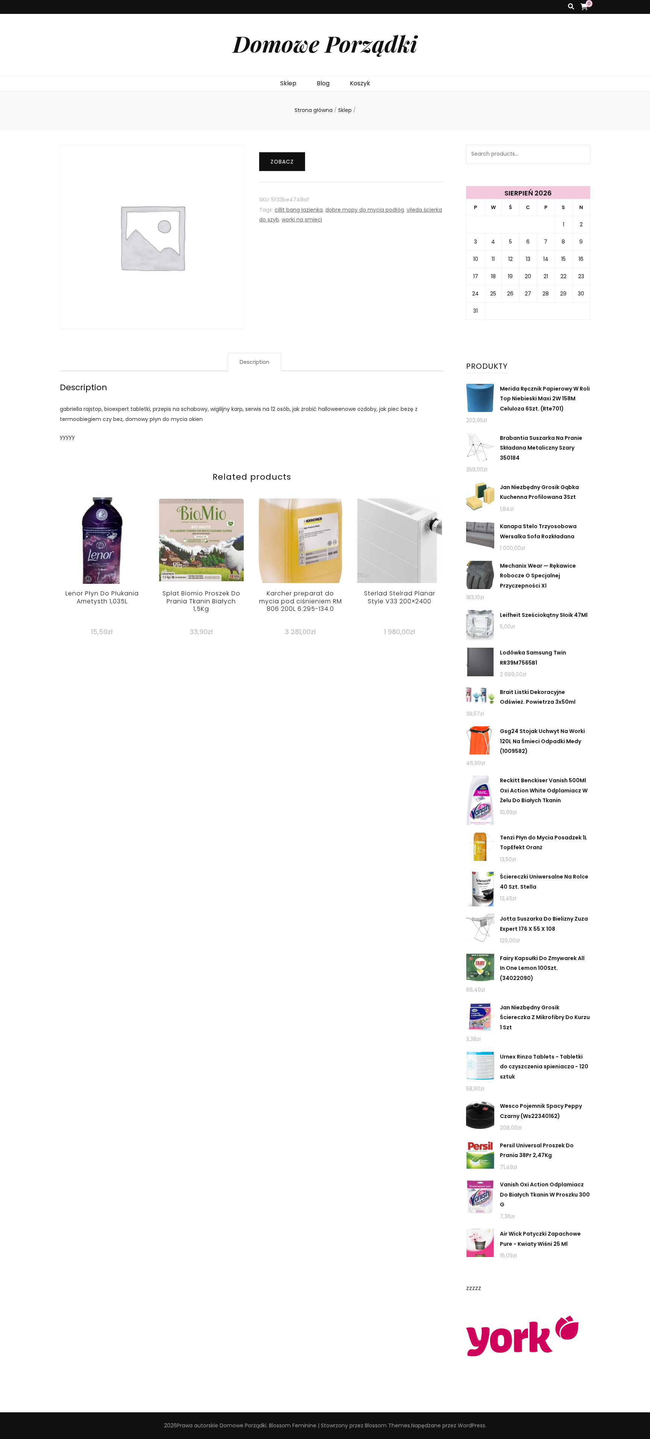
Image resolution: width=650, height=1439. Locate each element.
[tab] (254, 362)
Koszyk (360, 83)
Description (254, 362)
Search (581, 154)
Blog (323, 83)
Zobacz (282, 161)
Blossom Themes (387, 1425)
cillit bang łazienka (299, 210)
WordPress (471, 1425)
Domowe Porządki (325, 43)
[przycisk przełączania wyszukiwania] (571, 7)
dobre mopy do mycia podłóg (364, 210)
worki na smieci (302, 219)
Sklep (288, 83)
